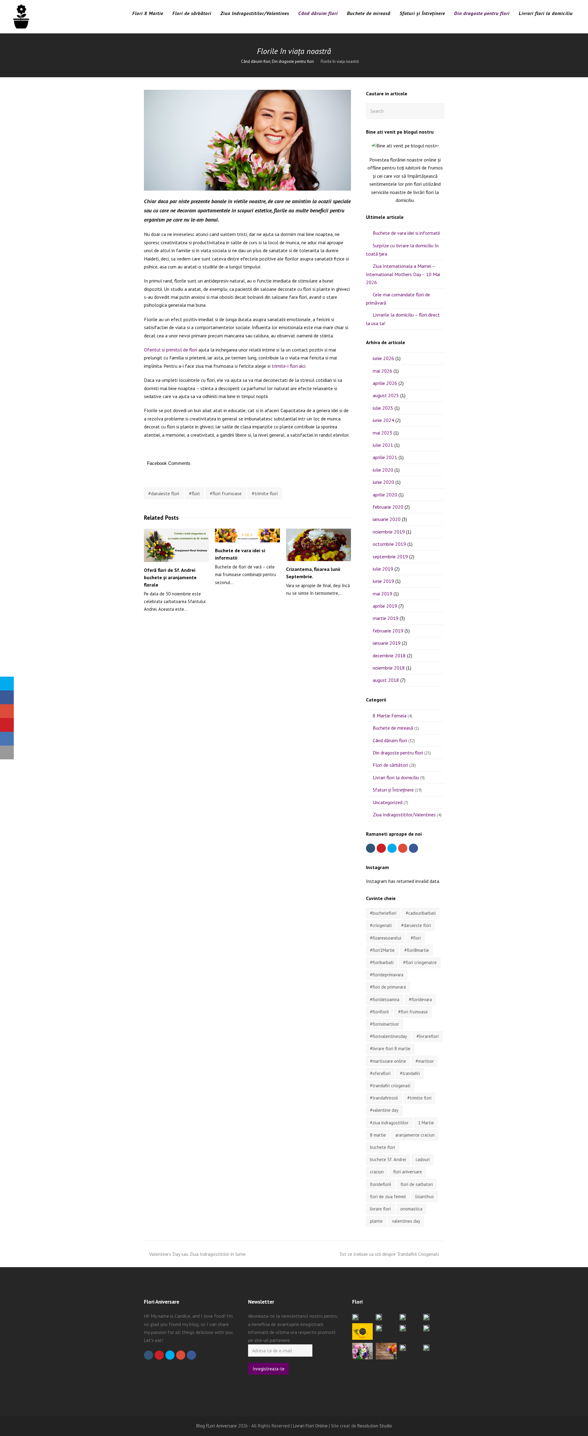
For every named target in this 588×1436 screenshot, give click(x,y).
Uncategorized (387, 802)
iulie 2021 (383, 445)
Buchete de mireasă (393, 728)
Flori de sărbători (390, 765)
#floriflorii (379, 1012)
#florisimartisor (384, 1024)
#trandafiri (410, 1073)
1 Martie (426, 1123)
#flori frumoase (226, 493)
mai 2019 (382, 594)
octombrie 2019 (389, 544)
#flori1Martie (382, 950)
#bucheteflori (383, 913)
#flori (194, 493)
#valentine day (384, 1110)
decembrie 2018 (389, 655)
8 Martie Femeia (389, 715)
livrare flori (380, 1209)
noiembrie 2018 (389, 668)
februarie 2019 (388, 631)
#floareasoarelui (385, 938)
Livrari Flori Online (310, 1426)
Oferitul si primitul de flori (170, 350)
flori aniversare (407, 1172)
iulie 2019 (383, 569)
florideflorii (380, 1184)
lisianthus (424, 1196)
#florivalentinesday (388, 1036)
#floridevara (420, 999)
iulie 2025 (383, 408)
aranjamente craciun (415, 1135)
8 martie (378, 1135)
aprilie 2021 (385, 457)
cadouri (423, 1159)
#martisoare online (388, 1061)
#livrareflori (428, 1036)
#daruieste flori (163, 493)
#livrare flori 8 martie (390, 1048)
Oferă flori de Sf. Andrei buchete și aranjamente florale (170, 577)
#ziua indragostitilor (389, 1123)
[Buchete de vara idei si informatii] (247, 535)
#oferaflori (380, 1073)
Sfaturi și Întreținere (393, 790)
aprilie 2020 (385, 495)
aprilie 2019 (385, 606)
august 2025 (386, 395)
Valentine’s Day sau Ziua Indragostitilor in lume (197, 1254)
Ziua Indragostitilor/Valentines (404, 814)
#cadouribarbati (421, 913)
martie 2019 (385, 618)
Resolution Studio (374, 1426)
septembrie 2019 (390, 556)
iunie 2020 (383, 482)
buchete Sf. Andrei (388, 1159)
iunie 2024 (383, 420)
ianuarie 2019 (387, 643)
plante (376, 1221)
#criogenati (381, 925)
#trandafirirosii (384, 1098)
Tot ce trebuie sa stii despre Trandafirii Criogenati (389, 1254)
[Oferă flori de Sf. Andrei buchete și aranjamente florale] (176, 545)
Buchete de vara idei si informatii (406, 233)
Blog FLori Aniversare (216, 1426)
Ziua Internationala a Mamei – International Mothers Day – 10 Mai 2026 (403, 274)
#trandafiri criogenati (390, 1085)
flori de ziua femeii (388, 1196)
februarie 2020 (388, 507)
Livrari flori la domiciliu (396, 777)
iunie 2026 (383, 358)
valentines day (406, 1221)
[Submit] (438, 111)
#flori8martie (416, 950)
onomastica (411, 1209)
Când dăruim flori (390, 740)
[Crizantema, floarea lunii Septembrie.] (318, 545)
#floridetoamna (384, 999)
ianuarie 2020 (387, 519)
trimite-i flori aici (288, 366)
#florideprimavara (386, 975)
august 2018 (386, 680)
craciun (377, 1172)
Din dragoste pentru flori (398, 753)
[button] (7, 683)
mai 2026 (382, 371)
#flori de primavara (388, 987)
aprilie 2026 (385, 383)
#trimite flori (265, 493)
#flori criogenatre (420, 962)
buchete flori (382, 1147)
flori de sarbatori (417, 1184)
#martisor (425, 1061)
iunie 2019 (383, 581)
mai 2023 (382, 433)
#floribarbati (382, 962)
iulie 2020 (383, 470)
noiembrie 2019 (389, 532)
